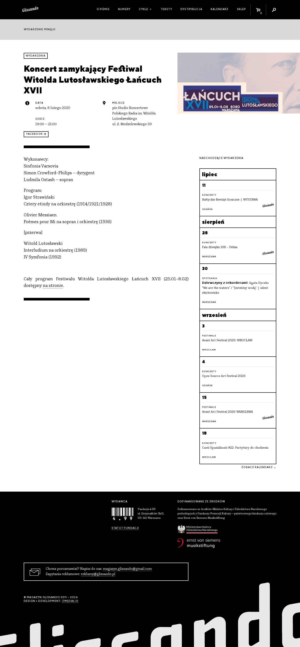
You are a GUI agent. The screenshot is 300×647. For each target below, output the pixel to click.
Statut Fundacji (125, 528)
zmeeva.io (70, 601)
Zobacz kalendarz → (258, 467)
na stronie (53, 286)
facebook (34, 133)
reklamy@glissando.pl (98, 574)
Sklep (241, 9)
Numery (124, 9)
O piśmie (103, 9)
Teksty (166, 9)
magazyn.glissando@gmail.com (127, 569)
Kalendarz (219, 9)
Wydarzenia (36, 55)
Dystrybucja (191, 9)
